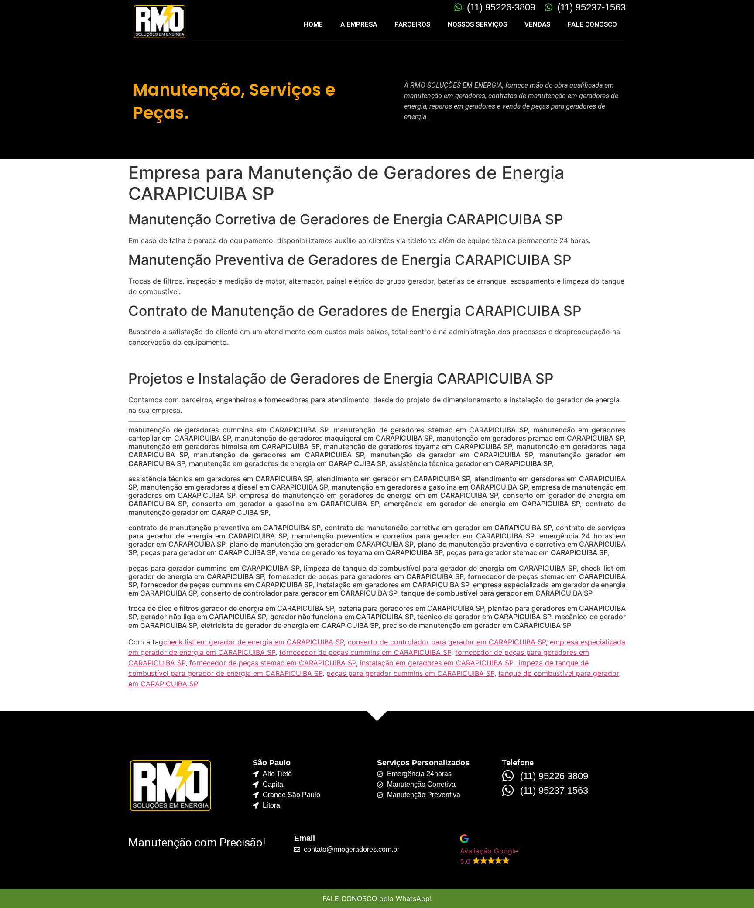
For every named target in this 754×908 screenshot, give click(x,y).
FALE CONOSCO (592, 24)
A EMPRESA (358, 24)
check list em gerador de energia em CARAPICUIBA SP (253, 641)
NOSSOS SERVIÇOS (477, 24)
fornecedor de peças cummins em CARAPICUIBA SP (365, 652)
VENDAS (537, 24)
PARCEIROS (412, 24)
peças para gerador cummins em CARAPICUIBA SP (410, 673)
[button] (543, 850)
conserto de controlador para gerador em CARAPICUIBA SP (447, 641)
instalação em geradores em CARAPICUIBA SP (436, 662)
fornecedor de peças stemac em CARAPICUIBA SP (272, 662)
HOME (313, 24)
